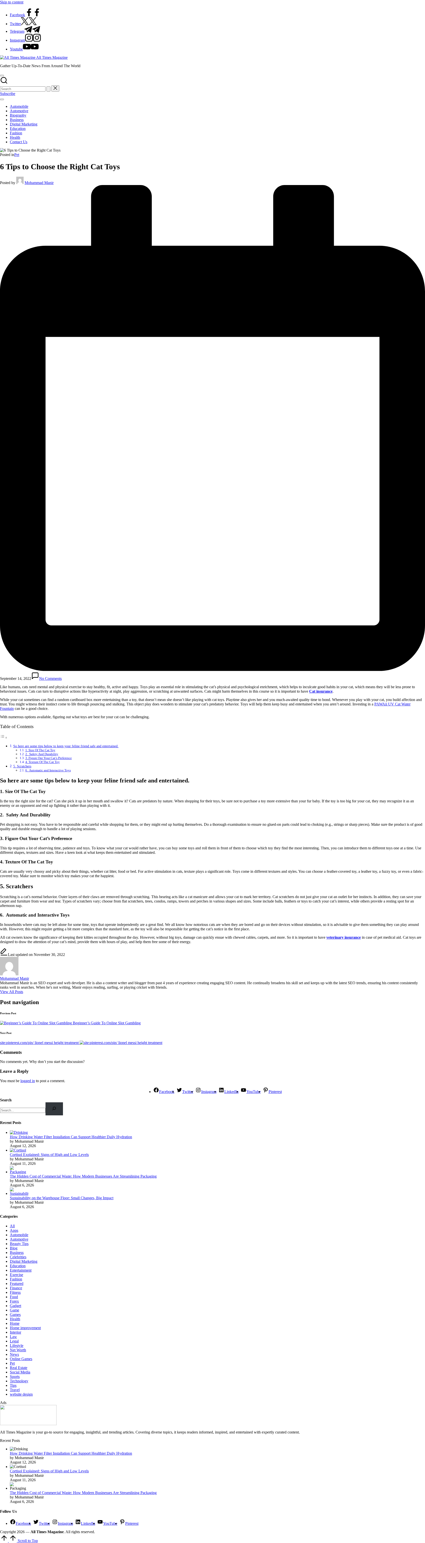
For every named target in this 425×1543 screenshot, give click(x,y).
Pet (16, 155)
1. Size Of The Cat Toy (40, 750)
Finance (16, 1288)
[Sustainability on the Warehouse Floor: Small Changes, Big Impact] (19, 1193)
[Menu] (2, 99)
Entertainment (20, 1270)
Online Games (21, 1359)
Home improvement (25, 1328)
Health (15, 1319)
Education (18, 1266)
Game (14, 1310)
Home (14, 1323)
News (14, 1354)
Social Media (20, 1372)
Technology (19, 1381)
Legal (14, 1341)
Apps (14, 1230)
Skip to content (11, 2)
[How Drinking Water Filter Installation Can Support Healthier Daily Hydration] (19, 1132)
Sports (15, 1376)
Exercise (16, 1275)
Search (6, 1100)
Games (15, 1314)
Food (14, 1297)
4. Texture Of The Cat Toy (42, 762)
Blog (13, 1248)
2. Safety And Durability (41, 754)
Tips (13, 1385)
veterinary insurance (343, 937)
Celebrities (18, 1257)
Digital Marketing (23, 1261)
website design (21, 1394)
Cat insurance (321, 691)
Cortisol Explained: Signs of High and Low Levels (49, 1155)
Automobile (19, 1235)
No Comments (50, 678)
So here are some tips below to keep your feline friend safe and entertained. (66, 746)
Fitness (15, 1292)
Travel (15, 1390)
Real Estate (18, 1368)
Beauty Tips (19, 1244)
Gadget (15, 1306)
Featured (16, 1283)
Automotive (19, 1239)
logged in (27, 1081)
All (12, 1226)
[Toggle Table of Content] (3, 737)
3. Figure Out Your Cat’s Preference (48, 758)
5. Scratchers (22, 766)
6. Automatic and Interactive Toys (48, 770)
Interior (15, 1332)
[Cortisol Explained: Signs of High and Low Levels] (18, 1150)
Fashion (16, 1279)
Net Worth (18, 1350)
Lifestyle (16, 1345)
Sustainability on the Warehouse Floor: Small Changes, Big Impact (61, 1198)
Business (17, 1252)
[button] (48, 89)
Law (13, 1337)
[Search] (54, 1108)
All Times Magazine (52, 57)
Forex (14, 1301)
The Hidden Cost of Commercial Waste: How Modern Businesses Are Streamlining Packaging (83, 1176)
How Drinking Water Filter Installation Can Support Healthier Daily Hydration (71, 1137)
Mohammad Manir (14, 978)
